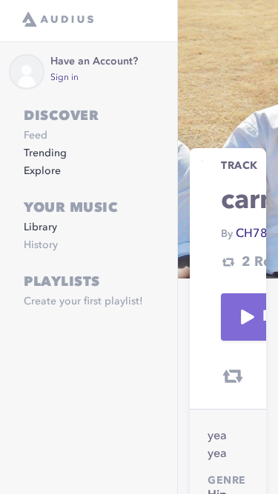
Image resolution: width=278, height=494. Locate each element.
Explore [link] (42, 171)
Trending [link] (45, 153)
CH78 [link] (252, 234)
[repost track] (233, 376)
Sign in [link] (64, 77)
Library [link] (40, 227)
